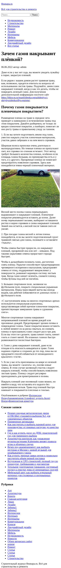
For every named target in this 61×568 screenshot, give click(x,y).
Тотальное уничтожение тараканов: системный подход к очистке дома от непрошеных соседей (33, 468)
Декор (11, 501)
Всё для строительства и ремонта (19, 9)
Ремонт (11, 28)
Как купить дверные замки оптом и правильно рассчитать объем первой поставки (33, 457)
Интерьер (13, 516)
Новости (12, 538)
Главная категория (17, 499)
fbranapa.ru (7, 4)
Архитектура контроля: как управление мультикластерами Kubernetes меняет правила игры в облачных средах (32, 441)
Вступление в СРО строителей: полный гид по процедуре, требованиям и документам (33, 462)
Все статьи (13, 45)
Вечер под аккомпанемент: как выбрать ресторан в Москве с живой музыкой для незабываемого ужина (29, 450)
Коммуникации (16, 40)
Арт (10, 490)
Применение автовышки (21, 421)
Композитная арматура (17, 401)
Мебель (11, 37)
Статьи (11, 550)
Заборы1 (12, 507)
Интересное (35, 395)
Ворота (11, 496)
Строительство (15, 23)
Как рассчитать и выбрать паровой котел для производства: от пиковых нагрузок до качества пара (33, 427)
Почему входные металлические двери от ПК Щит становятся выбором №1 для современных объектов (29, 416)
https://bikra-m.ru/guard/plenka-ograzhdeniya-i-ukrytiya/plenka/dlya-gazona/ (24, 99)
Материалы (14, 26)
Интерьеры (13, 34)
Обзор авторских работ (20, 541)
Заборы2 (12, 510)
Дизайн (11, 31)
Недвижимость (16, 20)
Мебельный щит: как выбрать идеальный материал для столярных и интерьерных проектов (30, 475)
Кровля (11, 524)
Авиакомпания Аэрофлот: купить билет (25, 398)
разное (11, 544)
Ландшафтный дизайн (19, 43)
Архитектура (14, 493)
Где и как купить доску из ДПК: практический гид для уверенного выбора (32, 434)
